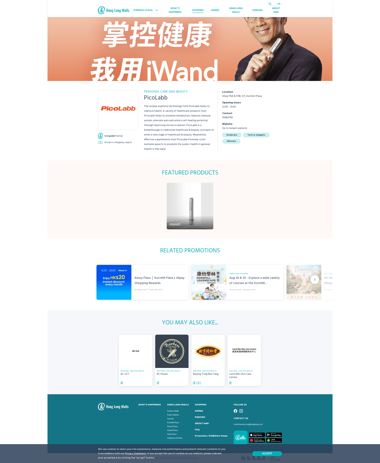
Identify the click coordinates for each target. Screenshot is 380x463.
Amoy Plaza (172, 426)
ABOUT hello (276, 10)
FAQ (197, 430)
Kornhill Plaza (173, 422)
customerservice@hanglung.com (248, 424)
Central (170, 419)
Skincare (231, 141)
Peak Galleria (173, 415)
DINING (215, 10)
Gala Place (171, 434)
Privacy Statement (135, 453)
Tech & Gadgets (256, 135)
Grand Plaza (172, 430)
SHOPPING (198, 10)
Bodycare (232, 135)
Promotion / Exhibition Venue (211, 436)
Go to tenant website (234, 128)
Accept (267, 453)
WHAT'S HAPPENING (175, 10)
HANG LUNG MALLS (236, 10)
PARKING (257, 10)
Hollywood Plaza (174, 438)
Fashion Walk (173, 411)
